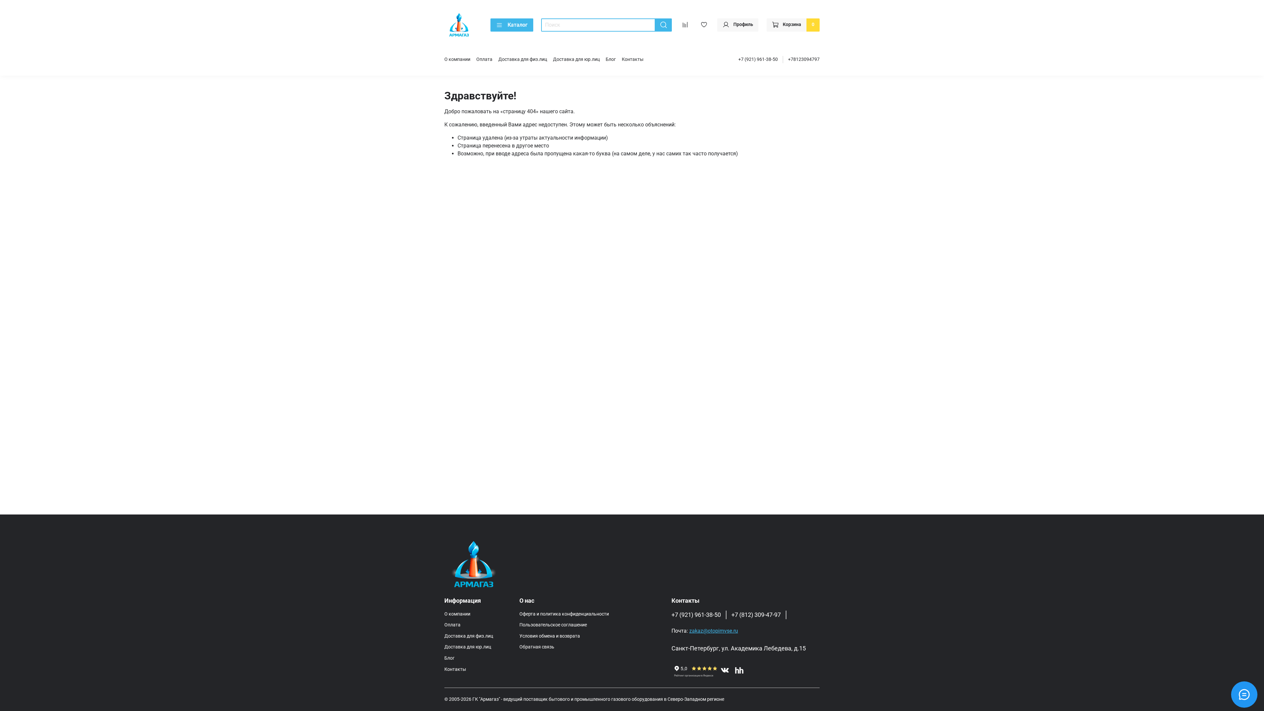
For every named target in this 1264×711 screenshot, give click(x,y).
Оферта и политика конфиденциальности (564, 614)
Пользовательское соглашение (553, 625)
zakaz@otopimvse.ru (713, 631)
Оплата (484, 59)
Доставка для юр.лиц (576, 59)
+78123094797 (804, 59)
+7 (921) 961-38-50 (758, 59)
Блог (611, 59)
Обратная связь (536, 647)
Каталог (518, 25)
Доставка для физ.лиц (522, 59)
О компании (457, 59)
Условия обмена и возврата (549, 636)
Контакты (633, 59)
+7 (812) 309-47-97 (756, 615)
